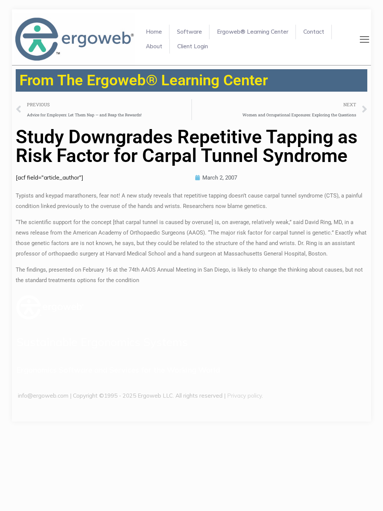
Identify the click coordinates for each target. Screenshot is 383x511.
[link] (49, 307)
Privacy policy (244, 395)
